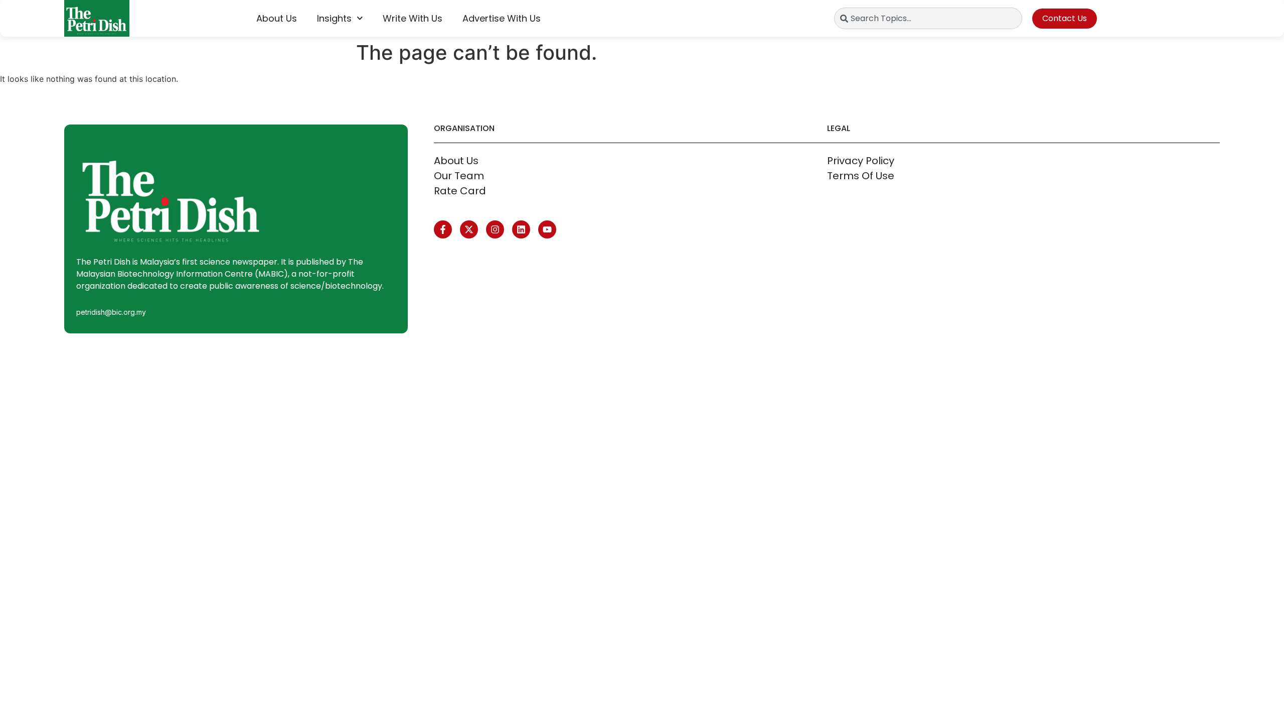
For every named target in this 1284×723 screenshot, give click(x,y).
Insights (334, 18)
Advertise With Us (501, 18)
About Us (276, 18)
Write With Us (412, 18)
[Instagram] (495, 229)
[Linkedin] (521, 229)
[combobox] (928, 18)
